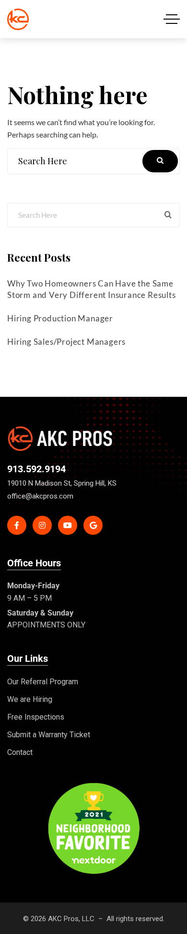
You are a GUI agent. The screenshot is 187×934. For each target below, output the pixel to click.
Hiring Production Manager (60, 318)
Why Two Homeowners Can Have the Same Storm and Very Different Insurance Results (91, 289)
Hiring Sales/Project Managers (66, 342)
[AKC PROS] (18, 19)
